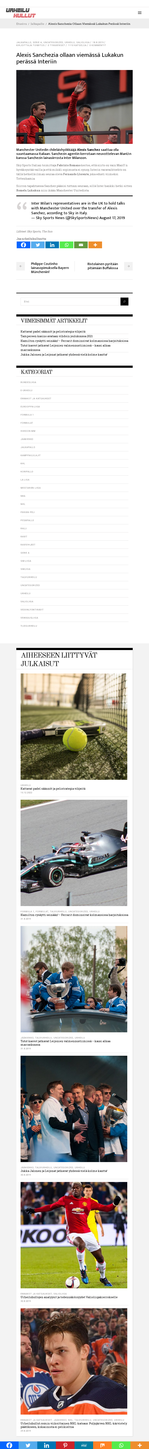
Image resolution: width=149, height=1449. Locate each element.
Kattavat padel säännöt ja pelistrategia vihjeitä (53, 331)
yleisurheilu (29, 626)
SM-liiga (26, 561)
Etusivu (21, 23)
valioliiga (83, 42)
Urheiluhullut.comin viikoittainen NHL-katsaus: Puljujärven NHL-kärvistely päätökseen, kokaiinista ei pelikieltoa (74, 1425)
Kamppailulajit (31, 455)
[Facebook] (23, 245)
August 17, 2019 (112, 218)
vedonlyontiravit (32, 609)
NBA (23, 496)
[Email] (81, 245)
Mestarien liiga (31, 488)
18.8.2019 (98, 42)
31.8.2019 (26, 919)
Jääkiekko (27, 439)
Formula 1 (27, 415)
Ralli (24, 528)
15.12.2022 (26, 792)
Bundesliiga (28, 382)
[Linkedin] (52, 245)
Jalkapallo (37, 23)
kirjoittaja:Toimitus (30, 45)
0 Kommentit (97, 45)
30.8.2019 (26, 1175)
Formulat (27, 423)
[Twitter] (38, 245)
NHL (23, 504)
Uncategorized (53, 42)
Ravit (24, 536)
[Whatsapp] (66, 245)
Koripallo (27, 471)
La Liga (25, 480)
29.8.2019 (26, 1431)
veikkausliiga (29, 618)
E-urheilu (27, 390)
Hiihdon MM (28, 431)
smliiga (25, 569)
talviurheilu (29, 577)
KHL (23, 463)
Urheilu (70, 42)
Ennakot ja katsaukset (36, 398)
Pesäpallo (27, 520)
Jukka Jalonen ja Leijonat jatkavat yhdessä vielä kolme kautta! (64, 354)
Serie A (37, 42)
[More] (95, 245)
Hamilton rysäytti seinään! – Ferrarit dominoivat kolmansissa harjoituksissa (74, 341)
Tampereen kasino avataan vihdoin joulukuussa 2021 (57, 336)
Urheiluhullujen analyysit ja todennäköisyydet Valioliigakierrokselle (69, 1297)
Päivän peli (28, 512)
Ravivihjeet (28, 545)
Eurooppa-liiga (30, 406)
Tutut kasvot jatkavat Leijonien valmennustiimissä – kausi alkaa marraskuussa (65, 1042)
